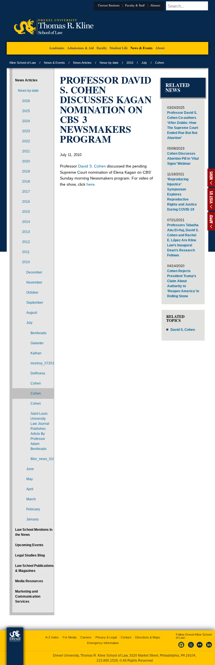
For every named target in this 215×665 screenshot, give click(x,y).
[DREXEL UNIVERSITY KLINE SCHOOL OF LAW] (54, 40)
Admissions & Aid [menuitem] (80, 48)
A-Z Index (52, 637)
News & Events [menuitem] (141, 48)
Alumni (155, 5)
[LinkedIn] (209, 648)
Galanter (37, 343)
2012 (26, 242)
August (31, 313)
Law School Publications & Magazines (34, 568)
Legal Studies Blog (30, 555)
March (31, 499)
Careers (86, 637)
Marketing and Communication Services (27, 596)
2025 (26, 111)
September (34, 303)
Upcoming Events (29, 545)
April (29, 489)
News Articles (82, 62)
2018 (26, 181)
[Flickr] (200, 648)
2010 (130, 62)
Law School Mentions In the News (33, 532)
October (32, 292)
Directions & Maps (147, 637)
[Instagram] (181, 648)
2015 (26, 212)
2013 (26, 232)
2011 (26, 252)
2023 (26, 131)
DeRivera (38, 373)
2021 (26, 151)
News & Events (54, 62)
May (29, 479)
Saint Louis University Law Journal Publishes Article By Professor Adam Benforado (40, 431)
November (34, 282)
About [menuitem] (160, 48)
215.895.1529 (107, 660)
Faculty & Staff (135, 5)
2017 (26, 192)
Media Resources (29, 581)
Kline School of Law (23, 62)
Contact (126, 637)
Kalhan (36, 353)
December (34, 272)
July (144, 62)
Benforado (38, 333)
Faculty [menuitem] (102, 48)
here (91, 184)
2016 (26, 202)
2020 (26, 161)
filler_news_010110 (42, 459)
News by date (109, 62)
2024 (26, 121)
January (32, 519)
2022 (26, 141)
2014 (26, 222)
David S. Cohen (92, 166)
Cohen (36, 383)
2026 (26, 101)
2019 (26, 171)
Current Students (109, 5)
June (30, 469)
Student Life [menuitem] (119, 48)
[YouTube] (190, 648)
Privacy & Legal (106, 637)
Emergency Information (103, 643)
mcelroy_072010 (42, 363)
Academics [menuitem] (56, 48)
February (33, 509)
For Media (69, 637)
